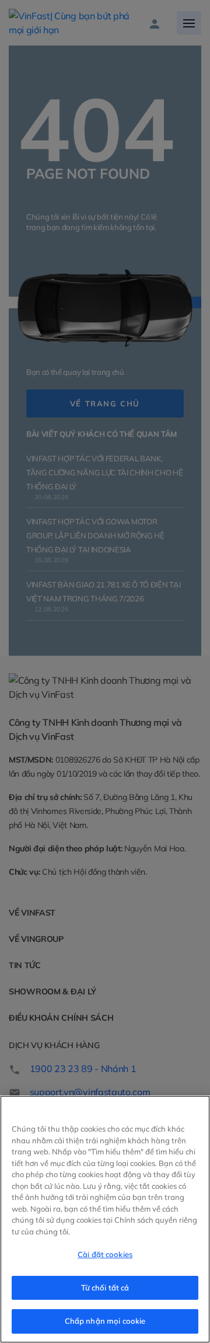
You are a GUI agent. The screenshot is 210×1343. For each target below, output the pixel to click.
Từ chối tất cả (105, 1287)
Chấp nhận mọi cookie (105, 1320)
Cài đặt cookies (105, 1254)
